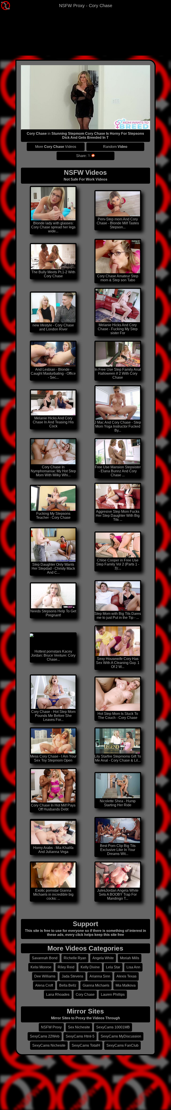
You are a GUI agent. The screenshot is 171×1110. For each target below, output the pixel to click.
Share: (81, 156)
